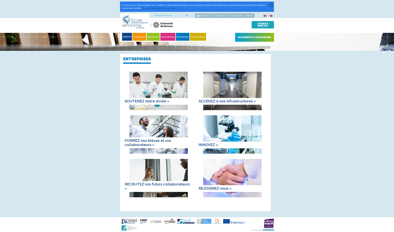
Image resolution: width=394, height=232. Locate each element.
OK (187, 15)
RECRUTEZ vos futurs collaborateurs (157, 186)
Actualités (236, 16)
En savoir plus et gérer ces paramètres (159, 8)
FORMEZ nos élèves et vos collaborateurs (148, 142)
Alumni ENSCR (220, 16)
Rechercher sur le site (163, 15)
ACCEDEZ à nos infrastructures (227, 101)
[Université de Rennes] (180, 25)
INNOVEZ (208, 144)
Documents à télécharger (254, 37)
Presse (249, 16)
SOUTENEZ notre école (147, 101)
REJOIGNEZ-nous (215, 188)
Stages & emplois (262, 24)
